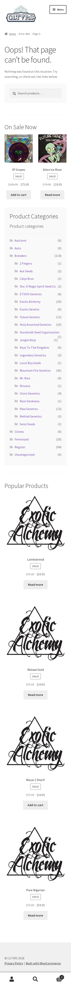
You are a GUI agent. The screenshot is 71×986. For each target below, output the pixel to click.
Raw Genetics (29, 409)
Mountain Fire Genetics (35, 370)
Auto (18, 248)
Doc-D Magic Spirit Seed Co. (38, 286)
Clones (19, 432)
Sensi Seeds (27, 424)
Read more (52, 195)
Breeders (21, 256)
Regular (20, 447)
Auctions (20, 240)
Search (35, 979)
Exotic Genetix (29, 309)
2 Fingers (26, 263)
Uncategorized (25, 454)
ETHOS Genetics (31, 294)
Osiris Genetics (30, 393)
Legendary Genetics (33, 355)
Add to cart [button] (18, 195)
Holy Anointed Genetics (35, 324)
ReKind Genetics (31, 416)
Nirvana (25, 386)
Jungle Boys (28, 340)
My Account (12, 979)
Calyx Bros (27, 279)
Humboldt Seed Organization (39, 332)
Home (12, 34)
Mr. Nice (25, 378)
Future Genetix (30, 317)
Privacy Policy (14, 963)
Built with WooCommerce (43, 963)
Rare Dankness (30, 401)
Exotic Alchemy (30, 302)
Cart (54, 976)
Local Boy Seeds (30, 363)
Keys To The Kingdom (34, 347)
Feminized (22, 439)
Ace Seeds (26, 271)
